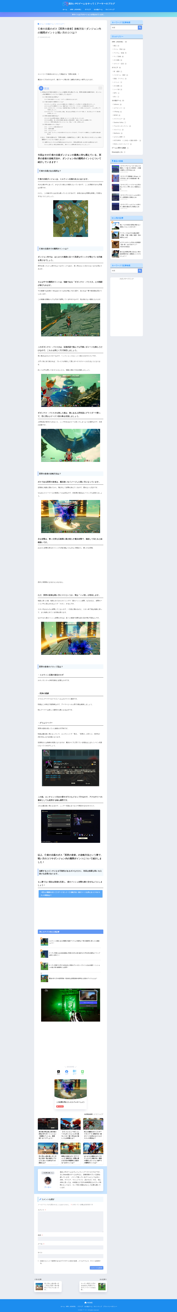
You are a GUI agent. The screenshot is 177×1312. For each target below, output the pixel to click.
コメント (42, 1210)
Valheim (117, 104)
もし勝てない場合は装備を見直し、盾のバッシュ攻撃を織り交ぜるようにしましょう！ (68, 144)
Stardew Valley (120, 122)
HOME (90, 1303)
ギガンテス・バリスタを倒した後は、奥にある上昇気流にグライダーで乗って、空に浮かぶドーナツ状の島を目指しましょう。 (73, 112)
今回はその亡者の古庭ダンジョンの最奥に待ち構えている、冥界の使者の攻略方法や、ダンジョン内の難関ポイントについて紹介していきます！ (71, 93)
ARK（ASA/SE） (76, 9)
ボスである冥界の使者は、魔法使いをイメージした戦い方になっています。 (66, 118)
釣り (116, 96)
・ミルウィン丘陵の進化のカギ (55, 127)
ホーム (65, 9)
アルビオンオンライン (122, 126)
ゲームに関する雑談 (120, 148)
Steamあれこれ (118, 152)
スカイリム (118, 129)
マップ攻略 (118, 56)
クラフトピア (98, 1114)
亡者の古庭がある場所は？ (52, 97)
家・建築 (118, 71)
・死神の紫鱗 (50, 128)
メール (41, 1244)
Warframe (118, 133)
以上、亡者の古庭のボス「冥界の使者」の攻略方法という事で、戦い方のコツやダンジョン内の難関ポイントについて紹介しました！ (71, 138)
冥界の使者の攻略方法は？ (52, 116)
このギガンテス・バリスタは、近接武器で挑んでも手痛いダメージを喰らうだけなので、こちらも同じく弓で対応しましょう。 (73, 108)
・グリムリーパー (51, 130)
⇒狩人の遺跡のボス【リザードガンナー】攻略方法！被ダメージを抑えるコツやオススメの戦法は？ (70, 893)
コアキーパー (119, 108)
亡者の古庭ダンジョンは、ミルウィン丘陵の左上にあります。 (62, 99)
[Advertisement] (70, 57)
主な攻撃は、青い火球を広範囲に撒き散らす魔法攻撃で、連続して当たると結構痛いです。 (70, 120)
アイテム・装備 (120, 53)
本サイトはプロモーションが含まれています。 (88, 14)
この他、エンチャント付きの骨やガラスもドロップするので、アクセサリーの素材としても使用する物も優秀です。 (73, 133)
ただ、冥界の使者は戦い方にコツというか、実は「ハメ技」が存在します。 (66, 122)
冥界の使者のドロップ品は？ (52, 124)
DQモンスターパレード (122, 144)
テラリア (88, 9)
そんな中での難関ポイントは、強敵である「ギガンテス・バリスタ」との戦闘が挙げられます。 (71, 106)
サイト (40, 1252)
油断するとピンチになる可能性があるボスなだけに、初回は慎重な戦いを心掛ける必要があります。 (72, 142)
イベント (118, 82)
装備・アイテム (120, 78)
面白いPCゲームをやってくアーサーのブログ (92, 3)
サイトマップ (110, 9)
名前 (40, 1235)
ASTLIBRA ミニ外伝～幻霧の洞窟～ (127, 140)
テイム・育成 (119, 49)
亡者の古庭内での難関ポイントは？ (54, 101)
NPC (116, 93)
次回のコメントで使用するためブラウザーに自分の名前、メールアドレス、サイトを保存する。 (70, 1262)
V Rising (118, 111)
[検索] (140, 28)
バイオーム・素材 (121, 75)
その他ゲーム (98, 9)
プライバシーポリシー (110, 1306)
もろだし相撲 (119, 137)
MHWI (117, 115)
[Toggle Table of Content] (99, 88)
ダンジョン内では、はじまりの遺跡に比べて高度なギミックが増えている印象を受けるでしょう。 (71, 104)
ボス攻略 (118, 60)
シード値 (118, 89)
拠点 (116, 45)
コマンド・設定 (120, 63)
